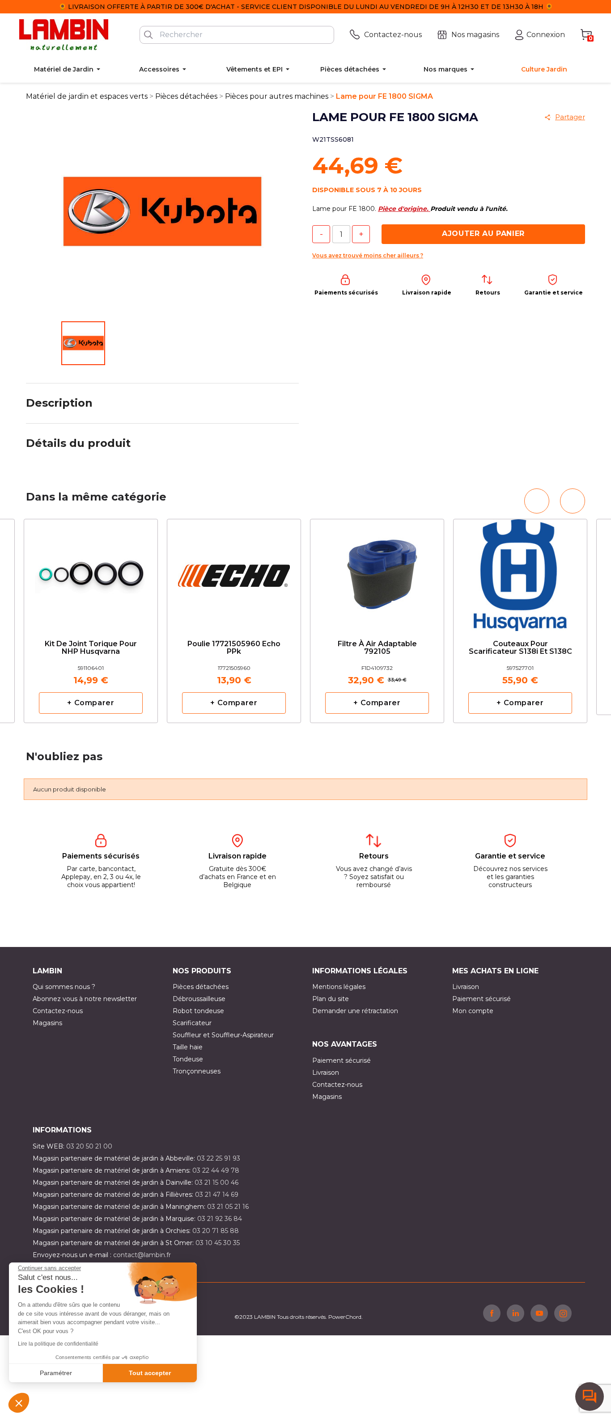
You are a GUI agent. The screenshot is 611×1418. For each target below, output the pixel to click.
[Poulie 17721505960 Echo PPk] (234, 571)
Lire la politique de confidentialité (58, 1344)
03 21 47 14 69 (216, 1195)
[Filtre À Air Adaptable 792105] (377, 571)
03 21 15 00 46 (216, 1182)
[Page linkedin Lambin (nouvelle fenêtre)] (515, 1313)
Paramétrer (56, 1372)
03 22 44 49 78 (215, 1170)
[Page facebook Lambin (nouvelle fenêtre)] (492, 1313)
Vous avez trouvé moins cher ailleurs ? (367, 255)
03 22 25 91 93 (218, 1158)
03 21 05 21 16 (228, 1207)
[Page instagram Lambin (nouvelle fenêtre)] (563, 1313)
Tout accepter (150, 1372)
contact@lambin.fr (142, 1255)
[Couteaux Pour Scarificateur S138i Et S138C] (520, 571)
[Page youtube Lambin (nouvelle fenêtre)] (539, 1313)
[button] (19, 1403)
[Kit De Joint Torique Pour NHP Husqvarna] (91, 571)
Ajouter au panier (483, 233)
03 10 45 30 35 (217, 1243)
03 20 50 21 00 (89, 1146)
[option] (90, 621)
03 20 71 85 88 (215, 1231)
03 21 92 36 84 (219, 1219)
